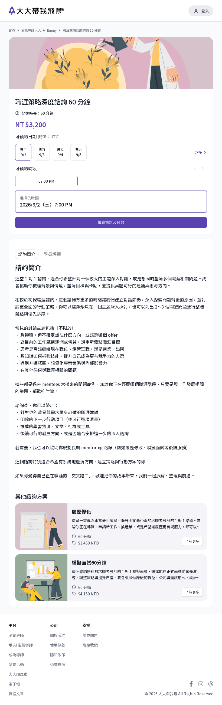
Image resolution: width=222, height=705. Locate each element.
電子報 (14, 684)
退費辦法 (57, 664)
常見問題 (90, 635)
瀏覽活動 (16, 664)
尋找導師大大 (31, 30)
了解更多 (192, 541)
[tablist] (111, 252)
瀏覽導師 (16, 635)
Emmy (52, 30)
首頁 (12, 30)
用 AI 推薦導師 (21, 645)
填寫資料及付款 (111, 222)
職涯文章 (16, 693)
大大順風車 (18, 674)
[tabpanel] (111, 432)
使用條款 (57, 645)
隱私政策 (57, 654)
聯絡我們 (90, 645)
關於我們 (57, 635)
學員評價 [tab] (52, 254)
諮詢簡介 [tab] (26, 254)
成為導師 (16, 654)
